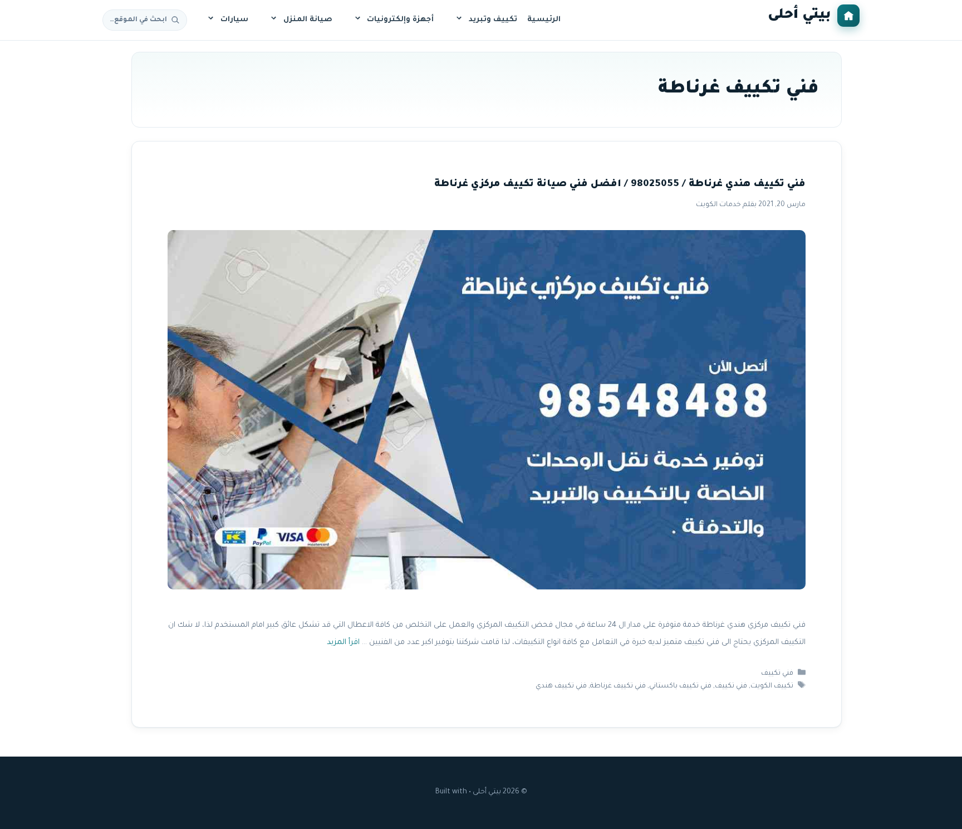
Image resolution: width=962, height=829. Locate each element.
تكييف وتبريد (493, 20)
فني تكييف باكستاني (680, 686)
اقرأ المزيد (343, 642)
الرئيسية (544, 20)
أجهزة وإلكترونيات (400, 20)
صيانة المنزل (307, 20)
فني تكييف (777, 673)
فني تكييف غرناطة (618, 686)
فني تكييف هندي (561, 686)
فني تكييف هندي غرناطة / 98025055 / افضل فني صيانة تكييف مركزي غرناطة (620, 184)
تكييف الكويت (771, 686)
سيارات (234, 20)
